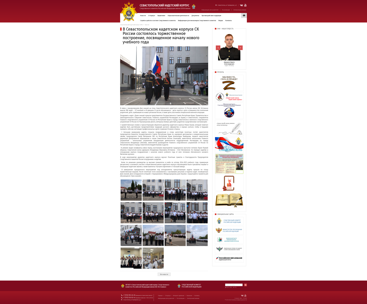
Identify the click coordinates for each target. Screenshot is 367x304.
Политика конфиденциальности (239, 300)
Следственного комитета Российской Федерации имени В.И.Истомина (165, 6)
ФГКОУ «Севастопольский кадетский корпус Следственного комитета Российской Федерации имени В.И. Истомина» (147, 286)
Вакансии (189, 295)
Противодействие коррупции (211, 15)
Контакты (196, 295)
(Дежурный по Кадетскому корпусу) (144, 295)
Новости (143, 15)
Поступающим (226, 10)
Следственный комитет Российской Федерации (191, 286)
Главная (160, 295)
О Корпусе (168, 295)
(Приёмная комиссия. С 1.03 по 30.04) (144, 297)
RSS (235, 287)
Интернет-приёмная (178, 295)
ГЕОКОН (245, 298)
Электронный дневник (239, 10)
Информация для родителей (210, 10)
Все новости (164, 274)
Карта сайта (229, 287)
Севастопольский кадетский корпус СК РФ (131, 24)
